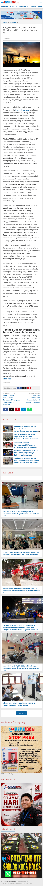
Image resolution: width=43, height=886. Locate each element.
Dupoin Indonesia (22, 110)
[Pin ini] (17, 409)
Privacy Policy (28, 883)
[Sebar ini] (5, 409)
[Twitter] (24, 388)
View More (22, 713)
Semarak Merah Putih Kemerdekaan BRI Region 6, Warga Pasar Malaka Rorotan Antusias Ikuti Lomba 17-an (21, 591)
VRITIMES (7, 379)
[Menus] (40, 2)
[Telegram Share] (23, 409)
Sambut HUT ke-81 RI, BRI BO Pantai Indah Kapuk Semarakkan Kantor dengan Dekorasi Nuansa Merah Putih (21, 668)
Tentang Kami (22, 881)
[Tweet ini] (11, 409)
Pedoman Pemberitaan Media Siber (11, 883)
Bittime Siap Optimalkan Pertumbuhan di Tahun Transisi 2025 (32, 397)
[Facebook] (19, 388)
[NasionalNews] (10, 2)
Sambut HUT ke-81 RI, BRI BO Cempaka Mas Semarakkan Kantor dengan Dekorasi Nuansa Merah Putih (21, 514)
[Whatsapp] (29, 409)
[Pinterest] (29, 388)
